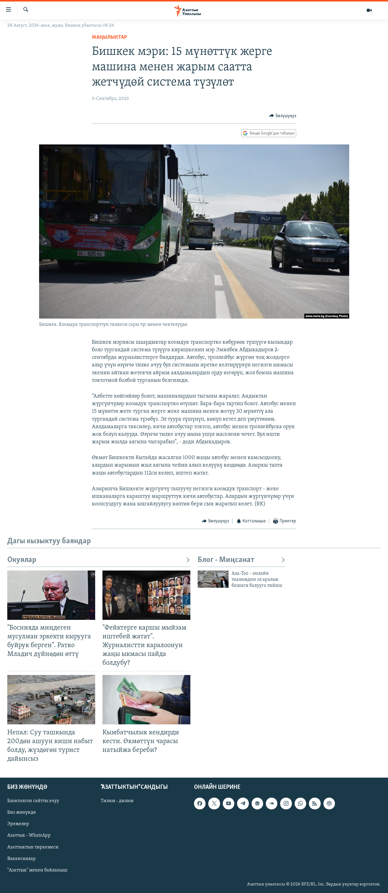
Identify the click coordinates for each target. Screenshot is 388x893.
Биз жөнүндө (21, 812)
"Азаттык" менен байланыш (37, 870)
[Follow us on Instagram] (286, 803)
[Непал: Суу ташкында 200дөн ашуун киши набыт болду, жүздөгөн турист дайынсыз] (51, 699)
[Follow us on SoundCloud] (271, 803)
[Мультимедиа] (369, 10)
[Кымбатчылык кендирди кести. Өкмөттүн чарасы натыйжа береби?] (146, 699)
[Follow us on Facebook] (200, 803)
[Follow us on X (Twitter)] (214, 803)
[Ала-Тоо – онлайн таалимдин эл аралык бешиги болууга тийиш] (213, 579)
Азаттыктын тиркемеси (33, 847)
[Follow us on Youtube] (228, 803)
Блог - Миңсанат (226, 560)
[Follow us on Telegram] (243, 803)
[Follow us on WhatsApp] (300, 803)
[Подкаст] (329, 803)
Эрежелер (18, 824)
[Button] (282, 116)
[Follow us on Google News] (257, 803)
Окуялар (21, 560)
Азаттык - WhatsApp (29, 835)
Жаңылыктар (109, 37)
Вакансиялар (21, 858)
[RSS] (314, 803)
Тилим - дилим (117, 801)
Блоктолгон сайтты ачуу (33, 801)
